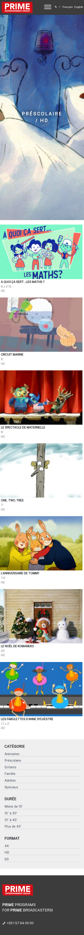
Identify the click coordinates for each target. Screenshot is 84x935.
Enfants (10, 767)
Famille (9, 774)
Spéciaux (11, 787)
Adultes (10, 780)
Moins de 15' (13, 806)
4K (6, 846)
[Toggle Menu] (47, 7)
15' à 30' (10, 813)
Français (67, 7)
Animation (11, 754)
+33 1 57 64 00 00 (20, 923)
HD (6, 852)
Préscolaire (12, 760)
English (78, 7)
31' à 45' (10, 820)
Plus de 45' (13, 826)
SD (6, 859)
